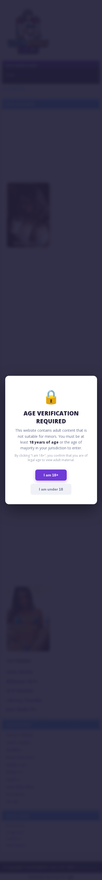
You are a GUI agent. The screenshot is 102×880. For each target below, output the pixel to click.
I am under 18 (51, 489)
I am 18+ (51, 475)
